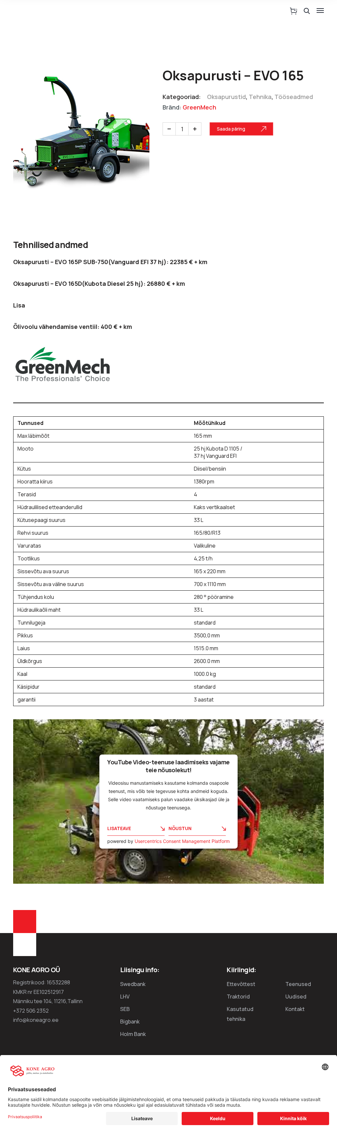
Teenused (298, 984)
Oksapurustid (226, 97)
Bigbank (130, 1021)
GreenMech (199, 107)
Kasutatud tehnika (240, 1013)
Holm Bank (133, 1034)
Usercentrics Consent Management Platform (182, 841)
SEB (125, 1009)
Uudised (295, 996)
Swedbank (132, 984)
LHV (125, 996)
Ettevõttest (241, 984)
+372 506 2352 (31, 1010)
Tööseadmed (293, 97)
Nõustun (180, 828)
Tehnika (260, 97)
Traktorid (238, 996)
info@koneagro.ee (36, 1019)
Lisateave (119, 828)
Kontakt (295, 1009)
